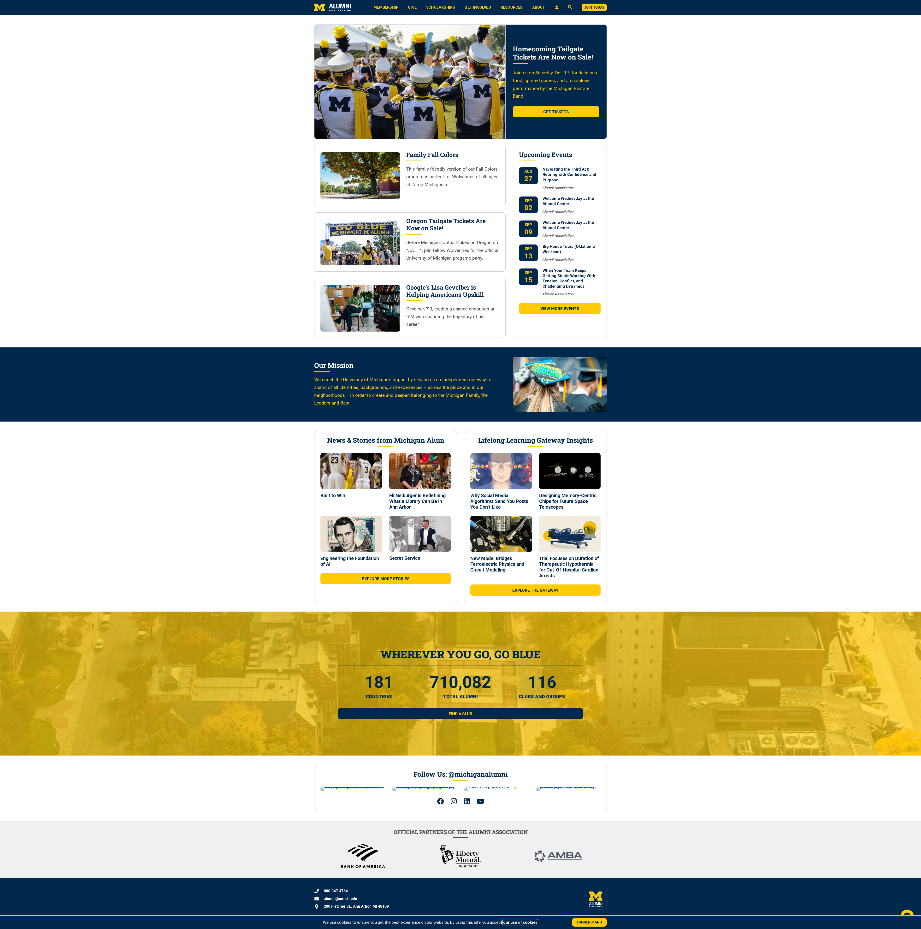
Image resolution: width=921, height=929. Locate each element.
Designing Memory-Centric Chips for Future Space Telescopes (567, 501)
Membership (385, 7)
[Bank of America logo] (363, 866)
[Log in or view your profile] (556, 7)
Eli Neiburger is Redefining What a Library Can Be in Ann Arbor (417, 501)
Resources (512, 7)
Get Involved (478, 7)
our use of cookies (520, 922)
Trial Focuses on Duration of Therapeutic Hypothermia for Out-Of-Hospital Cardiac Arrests (569, 566)
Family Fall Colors (432, 155)
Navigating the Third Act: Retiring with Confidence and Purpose (569, 174)
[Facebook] (441, 801)
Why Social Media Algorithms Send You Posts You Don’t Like (499, 501)
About (538, 7)
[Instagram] (454, 801)
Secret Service (404, 558)
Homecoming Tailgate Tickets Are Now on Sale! (553, 52)
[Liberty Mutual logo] (460, 866)
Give (412, 7)
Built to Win (332, 495)
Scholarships (440, 7)
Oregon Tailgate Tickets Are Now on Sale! (446, 224)
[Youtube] (480, 801)
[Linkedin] (467, 801)
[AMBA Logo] (558, 860)
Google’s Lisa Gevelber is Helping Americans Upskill (445, 290)
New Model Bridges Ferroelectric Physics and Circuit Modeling (497, 564)
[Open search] (570, 7)
